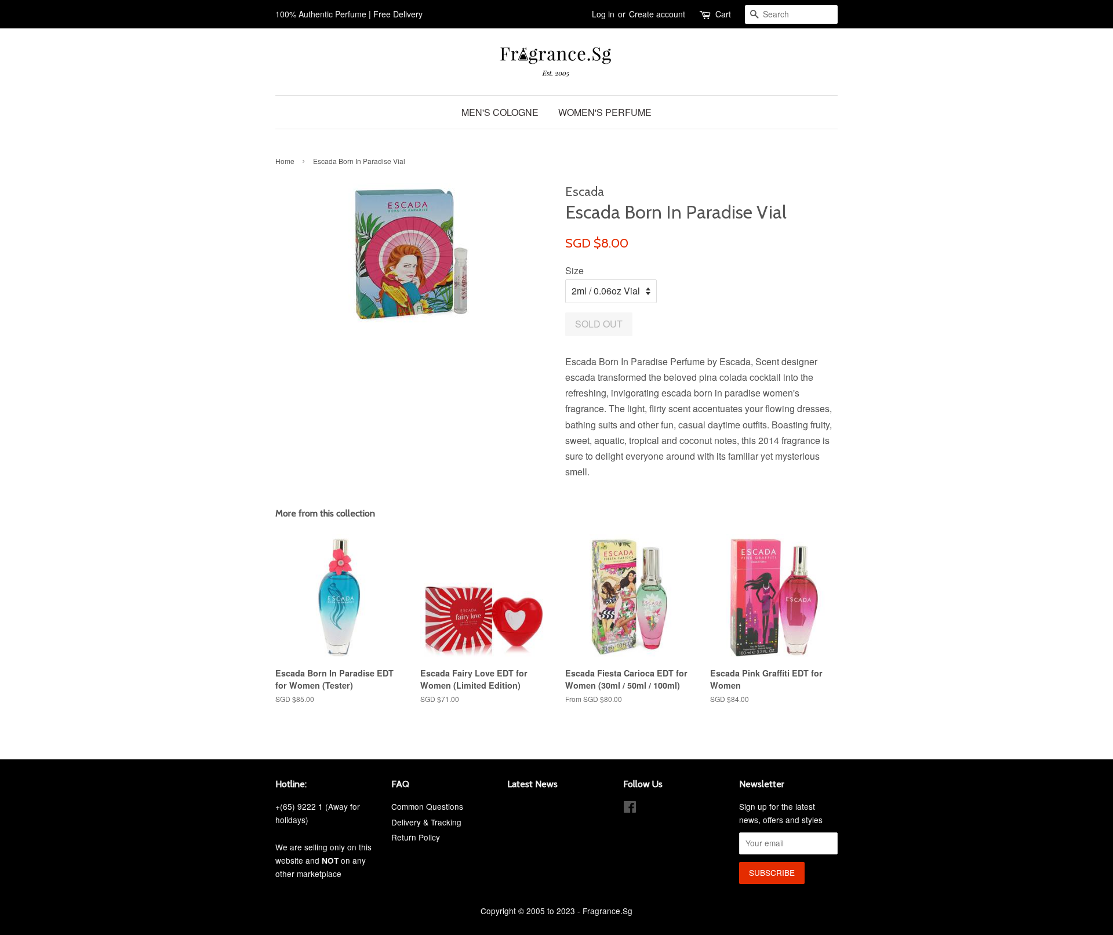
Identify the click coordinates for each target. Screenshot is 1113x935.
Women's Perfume (605, 112)
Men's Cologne (500, 112)
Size (574, 270)
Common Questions (427, 806)
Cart (723, 14)
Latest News (532, 784)
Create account (657, 14)
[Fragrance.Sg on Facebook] (629, 808)
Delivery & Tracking (426, 822)
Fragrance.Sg (607, 910)
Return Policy (415, 837)
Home (284, 161)
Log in (603, 14)
